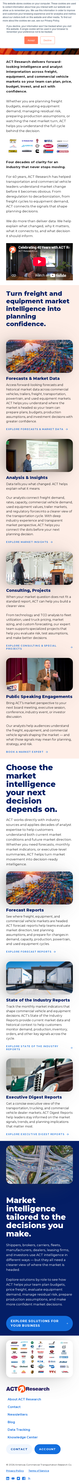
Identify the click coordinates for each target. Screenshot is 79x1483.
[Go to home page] (27, 1389)
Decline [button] (48, 40)
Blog (11, 1422)
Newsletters (18, 1414)
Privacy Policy (15, 1470)
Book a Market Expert (25, 751)
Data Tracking (19, 1430)
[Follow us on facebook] (23, 1478)
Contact (14, 1407)
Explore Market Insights (27, 542)
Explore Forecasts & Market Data (34, 429)
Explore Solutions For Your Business (34, 1323)
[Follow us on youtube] (13, 1478)
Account (47, 1449)
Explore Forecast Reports (28, 951)
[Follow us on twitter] (18, 1478)
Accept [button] (31, 40)
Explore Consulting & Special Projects (31, 647)
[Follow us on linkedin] (7, 1478)
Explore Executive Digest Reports (35, 1134)
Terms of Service (38, 1470)
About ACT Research (24, 1399)
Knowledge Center (23, 1437)
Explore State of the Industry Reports (32, 1048)
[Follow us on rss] (29, 1478)
